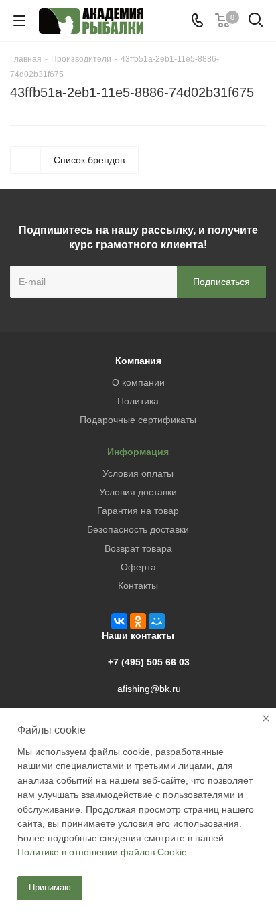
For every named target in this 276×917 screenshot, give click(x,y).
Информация (138, 451)
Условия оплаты (138, 473)
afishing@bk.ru (149, 688)
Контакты (138, 585)
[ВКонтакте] (119, 621)
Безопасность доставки (138, 529)
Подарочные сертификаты (138, 419)
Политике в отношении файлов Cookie (102, 852)
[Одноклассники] (138, 621)
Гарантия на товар (138, 510)
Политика (138, 401)
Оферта (138, 567)
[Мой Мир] (157, 621)
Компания (138, 360)
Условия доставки (138, 492)
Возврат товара (138, 548)
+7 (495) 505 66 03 (149, 662)
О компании (138, 382)
